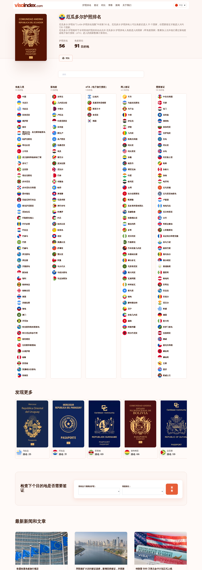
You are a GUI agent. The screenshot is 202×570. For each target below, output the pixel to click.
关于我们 (127, 5)
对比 (103, 5)
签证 (96, 5)
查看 (172, 489)
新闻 (117, 5)
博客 (110, 5)
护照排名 (86, 5)
